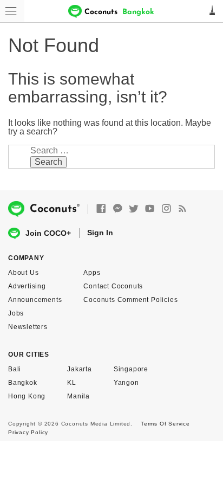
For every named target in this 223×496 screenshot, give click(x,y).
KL (71, 383)
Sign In (100, 232)
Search (48, 161)
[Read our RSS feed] (182, 209)
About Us (23, 272)
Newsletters (28, 327)
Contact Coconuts (113, 286)
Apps (91, 272)
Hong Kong (26, 396)
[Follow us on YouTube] (150, 209)
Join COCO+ (48, 233)
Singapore (131, 369)
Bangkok (22, 383)
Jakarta (79, 369)
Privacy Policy (28, 432)
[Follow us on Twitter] (133, 209)
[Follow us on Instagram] (166, 209)
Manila (78, 396)
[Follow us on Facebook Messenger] (117, 209)
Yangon (126, 383)
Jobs (16, 313)
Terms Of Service (165, 424)
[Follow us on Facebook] (101, 209)
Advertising (27, 286)
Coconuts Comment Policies (130, 300)
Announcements (35, 300)
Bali (14, 369)
